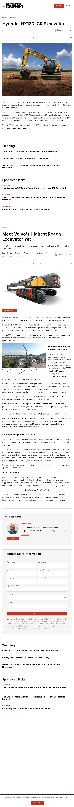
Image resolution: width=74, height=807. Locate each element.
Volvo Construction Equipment (35, 253)
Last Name (42, 562)
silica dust (44, 490)
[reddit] (40, 37)
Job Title (42, 578)
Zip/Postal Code (13, 586)
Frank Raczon (7, 253)
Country (10, 594)
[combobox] (37, 597)
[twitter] (37, 37)
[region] (37, 800)
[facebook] (30, 37)
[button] (3, 5)
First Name (11, 562)
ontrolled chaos (57, 414)
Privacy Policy (64, 797)
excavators (26, 330)
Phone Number (43, 570)
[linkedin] (33, 37)
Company (10, 578)
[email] (44, 37)
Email (9, 570)
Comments (11, 603)
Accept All (37, 803)
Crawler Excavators (9, 17)
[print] (71, 37)
